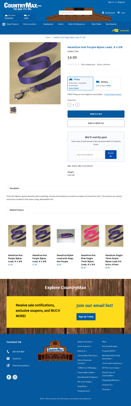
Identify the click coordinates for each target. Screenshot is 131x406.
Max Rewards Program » (88, 377)
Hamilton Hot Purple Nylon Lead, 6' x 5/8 (39, 258)
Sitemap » (106, 389)
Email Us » (17, 358)
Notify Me (111, 154)
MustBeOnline (86, 399)
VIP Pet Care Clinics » (111, 367)
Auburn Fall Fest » (85, 341)
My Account (110, 12)
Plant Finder (96, 24)
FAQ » (104, 341)
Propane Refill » (109, 351)
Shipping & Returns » (111, 380)
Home (48, 37)
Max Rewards (111, 24)
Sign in (111, 2)
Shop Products (12, 24)
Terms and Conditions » (112, 363)
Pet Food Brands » (110, 346)
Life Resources (76, 24)
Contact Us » (107, 384)
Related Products (17, 210)
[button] (80, 83)
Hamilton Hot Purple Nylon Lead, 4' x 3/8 (69, 37)
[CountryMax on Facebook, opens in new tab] (8, 376)
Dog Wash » (83, 386)
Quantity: (72, 100)
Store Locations (29, 24)
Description (14, 188)
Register (121, 2)
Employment (48, 24)
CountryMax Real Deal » (88, 355)
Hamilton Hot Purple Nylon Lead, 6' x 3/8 (15, 258)
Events (61, 24)
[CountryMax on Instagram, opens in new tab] (14, 376)
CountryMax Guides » (86, 372)
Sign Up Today (86, 316)
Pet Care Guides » (85, 381)
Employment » (84, 391)
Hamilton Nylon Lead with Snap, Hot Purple (65, 258)
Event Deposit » (84, 346)
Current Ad (124, 30)
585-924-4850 (18, 351)
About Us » (82, 351)
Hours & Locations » (21, 365)
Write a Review (103, 64)
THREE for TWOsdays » (88, 367)
